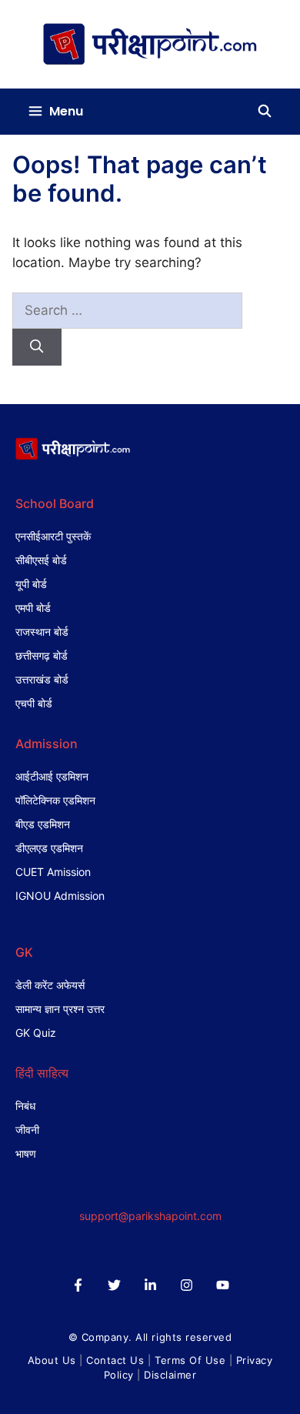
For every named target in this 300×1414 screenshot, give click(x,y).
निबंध (25, 1105)
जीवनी (27, 1129)
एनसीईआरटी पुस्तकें (53, 536)
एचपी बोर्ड (33, 703)
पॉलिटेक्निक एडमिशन (55, 800)
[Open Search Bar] (264, 112)
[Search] (37, 347)
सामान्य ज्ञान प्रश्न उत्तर (60, 1008)
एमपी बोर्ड (33, 607)
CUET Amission (53, 871)
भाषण (25, 1153)
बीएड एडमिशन (42, 824)
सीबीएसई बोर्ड (41, 560)
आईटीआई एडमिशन (51, 776)
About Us (52, 1360)
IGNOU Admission (60, 895)
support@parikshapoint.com (150, 1215)
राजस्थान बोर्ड (41, 631)
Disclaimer (170, 1375)
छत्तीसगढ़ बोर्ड (41, 655)
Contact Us (115, 1360)
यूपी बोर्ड (31, 583)
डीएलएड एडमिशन (49, 847)
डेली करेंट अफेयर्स (50, 984)
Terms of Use (190, 1360)
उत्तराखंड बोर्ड (41, 679)
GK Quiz (35, 1032)
